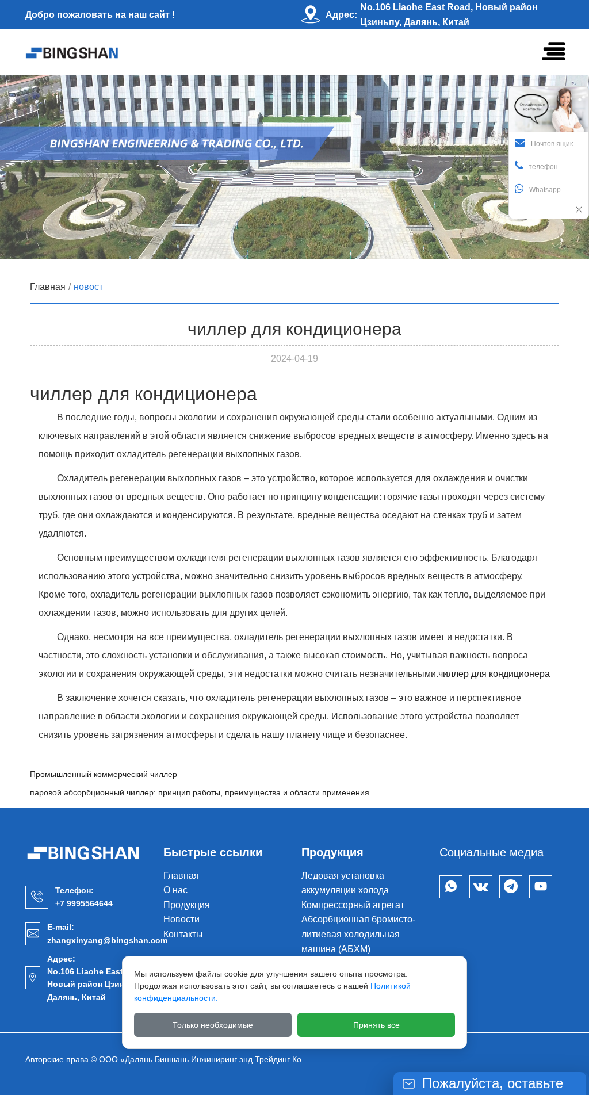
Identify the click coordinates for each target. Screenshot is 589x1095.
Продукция (186, 905)
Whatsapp (545, 190)
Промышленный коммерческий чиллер (103, 774)
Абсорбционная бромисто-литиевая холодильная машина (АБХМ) (358, 934)
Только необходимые (213, 1024)
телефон (543, 167)
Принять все (376, 1024)
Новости (181, 919)
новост (88, 287)
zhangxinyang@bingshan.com (107, 940)
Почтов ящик (552, 144)
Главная (48, 287)
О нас (175, 890)
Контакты (183, 934)
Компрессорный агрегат (352, 905)
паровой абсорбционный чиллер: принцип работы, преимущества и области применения (199, 792)
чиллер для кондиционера (494, 674)
